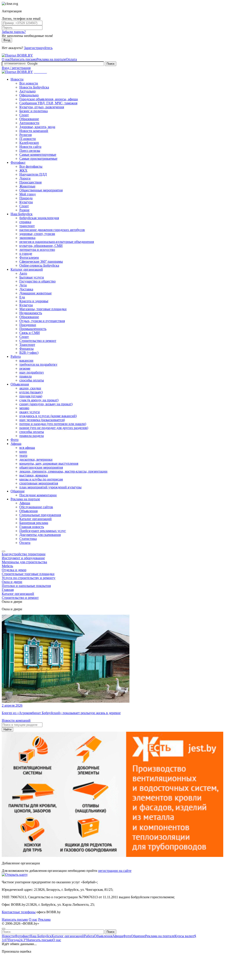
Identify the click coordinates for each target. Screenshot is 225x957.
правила (25, 376)
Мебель (7, 566)
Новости (17, 79)
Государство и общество (37, 281)
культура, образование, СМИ (41, 246)
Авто (23, 273)
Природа (26, 198)
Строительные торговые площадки (28, 574)
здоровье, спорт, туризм (37, 234)
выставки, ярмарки (33, 475)
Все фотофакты (30, 166)
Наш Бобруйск (22, 214)
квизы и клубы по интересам (41, 479)
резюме (24, 368)
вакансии (26, 360)
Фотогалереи (29, 257)
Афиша (16, 444)
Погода (17, 940)
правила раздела (31, 436)
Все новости (28, 83)
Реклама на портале (51, 59)
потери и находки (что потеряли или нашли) (52, 424)
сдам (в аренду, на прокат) (38, 400)
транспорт (27, 226)
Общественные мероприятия (41, 190)
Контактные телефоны (19, 912)
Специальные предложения (40, 515)
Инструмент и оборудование (23, 558)
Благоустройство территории (23, 554)
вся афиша (27, 447)
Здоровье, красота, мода (37, 127)
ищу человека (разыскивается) (42, 420)
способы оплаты (31, 380)
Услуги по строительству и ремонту (28, 578)
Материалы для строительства (24, 562)
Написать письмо (23, 59)
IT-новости (27, 139)
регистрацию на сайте (114, 871)
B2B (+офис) (28, 352)
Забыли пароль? (14, 32)
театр (23, 455)
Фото (14, 440)
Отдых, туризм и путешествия (42, 321)
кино (23, 451)
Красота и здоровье (33, 301)
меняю (24, 408)
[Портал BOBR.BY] (17, 55)
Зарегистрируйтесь (38, 48)
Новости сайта (30, 146)
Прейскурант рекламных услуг (42, 531)
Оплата (71, 59)
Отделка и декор (14, 570)
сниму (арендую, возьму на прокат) (46, 404)
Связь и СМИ (29, 333)
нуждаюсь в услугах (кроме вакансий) (48, 416)
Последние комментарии (38, 495)
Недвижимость (30, 313)
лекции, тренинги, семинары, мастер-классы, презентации (63, 471)
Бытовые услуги (31, 277)
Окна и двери (12, 582)
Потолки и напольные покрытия (26, 586)
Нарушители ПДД (33, 174)
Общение (18, 491)
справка (25, 222)
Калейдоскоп (29, 143)
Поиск (110, 63)
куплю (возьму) (31, 392)
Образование (29, 119)
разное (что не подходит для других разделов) (53, 428)
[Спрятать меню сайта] (3, 928)
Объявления (20, 384)
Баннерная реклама (33, 523)
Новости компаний (33, 131)
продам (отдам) (30, 396)
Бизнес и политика (33, 111)
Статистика (28, 539)
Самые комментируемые (37, 154)
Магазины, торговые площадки (43, 309)
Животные (27, 186)
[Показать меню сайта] (3, 551)
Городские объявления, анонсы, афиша (48, 99)
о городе (25, 253)
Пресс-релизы (29, 150)
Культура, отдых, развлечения (41, 107)
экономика (27, 238)
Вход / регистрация (16, 68)
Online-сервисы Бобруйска (39, 265)
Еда (22, 297)
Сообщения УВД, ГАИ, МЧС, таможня (48, 103)
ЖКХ (23, 170)
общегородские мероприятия (41, 467)
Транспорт (27, 344)
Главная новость (31, 527)
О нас (6, 59)
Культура (26, 202)
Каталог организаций (27, 269)
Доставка (26, 289)
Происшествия (30, 182)
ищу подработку (31, 372)
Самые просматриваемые (38, 158)
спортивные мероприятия (38, 483)
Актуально (27, 91)
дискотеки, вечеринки (36, 459)
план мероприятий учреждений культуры (50, 487)
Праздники (27, 325)
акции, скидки (30, 388)
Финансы (26, 348)
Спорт (24, 115)
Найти (7, 729)
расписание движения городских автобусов (52, 230)
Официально (29, 95)
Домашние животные (35, 293)
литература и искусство (37, 249)
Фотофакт (18, 162)
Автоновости (29, 123)
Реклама (44, 919)
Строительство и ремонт (37, 341)
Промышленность (32, 329)
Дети (23, 285)
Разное (24, 210)
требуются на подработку (38, 364)
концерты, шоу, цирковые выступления (48, 463)
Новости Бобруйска (34, 87)
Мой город (27, 194)
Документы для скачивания (40, 535)
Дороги (25, 178)
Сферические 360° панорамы (41, 261)
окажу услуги (29, 412)
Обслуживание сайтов (36, 507)
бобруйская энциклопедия (39, 218)
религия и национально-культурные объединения (56, 242)
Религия (25, 135)
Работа (16, 356)
